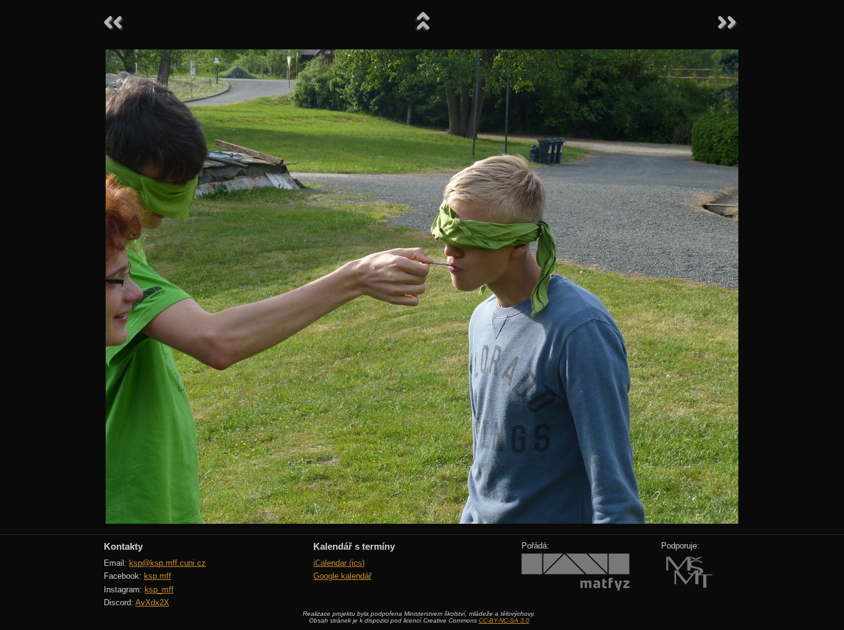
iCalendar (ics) (339, 563)
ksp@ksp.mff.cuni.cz (167, 563)
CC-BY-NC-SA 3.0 (504, 620)
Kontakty (123, 546)
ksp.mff (157, 576)
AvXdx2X (152, 602)
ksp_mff (159, 589)
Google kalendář (342, 576)
